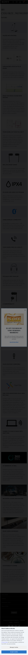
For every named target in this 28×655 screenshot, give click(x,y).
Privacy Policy (4, 642)
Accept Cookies (14, 652)
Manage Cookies (14, 647)
